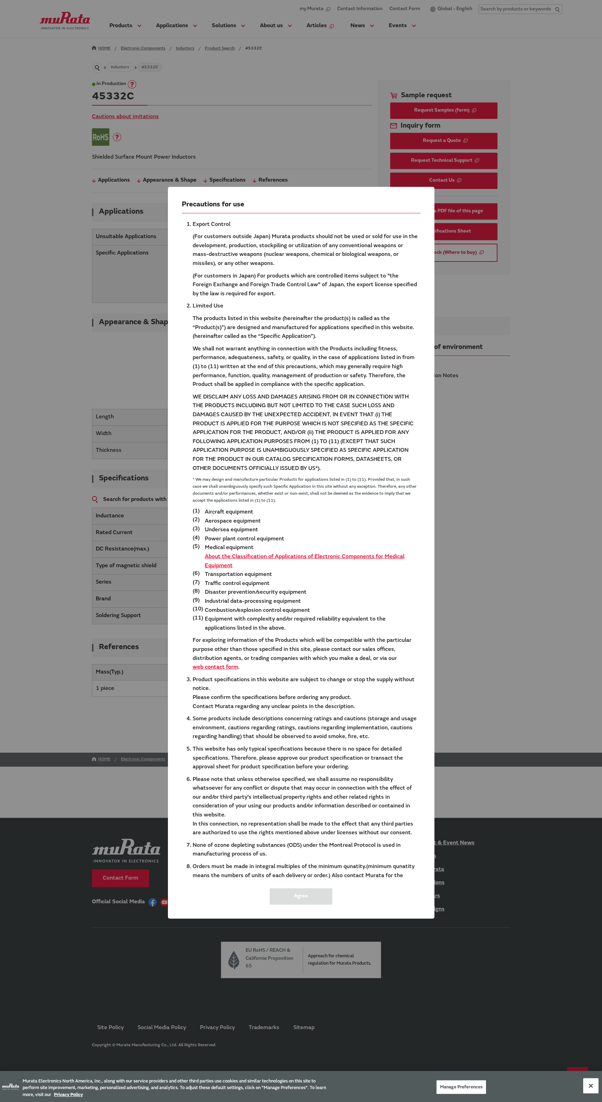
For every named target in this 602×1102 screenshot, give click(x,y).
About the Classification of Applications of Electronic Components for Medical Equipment (304, 561)
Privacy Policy (68, 1095)
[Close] (591, 1085)
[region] (301, 1086)
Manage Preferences (461, 1087)
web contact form (215, 667)
